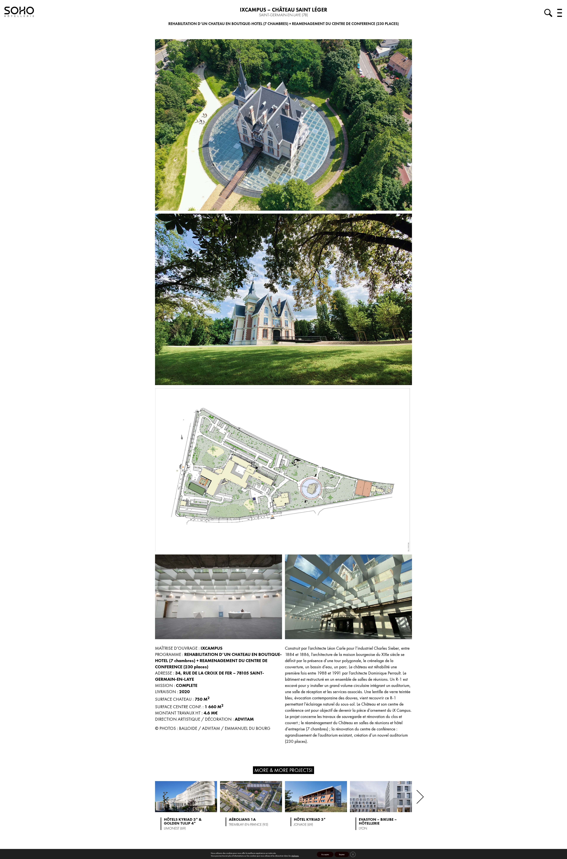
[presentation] (420, 797)
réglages (295, 855)
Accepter (325, 854)
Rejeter (342, 854)
